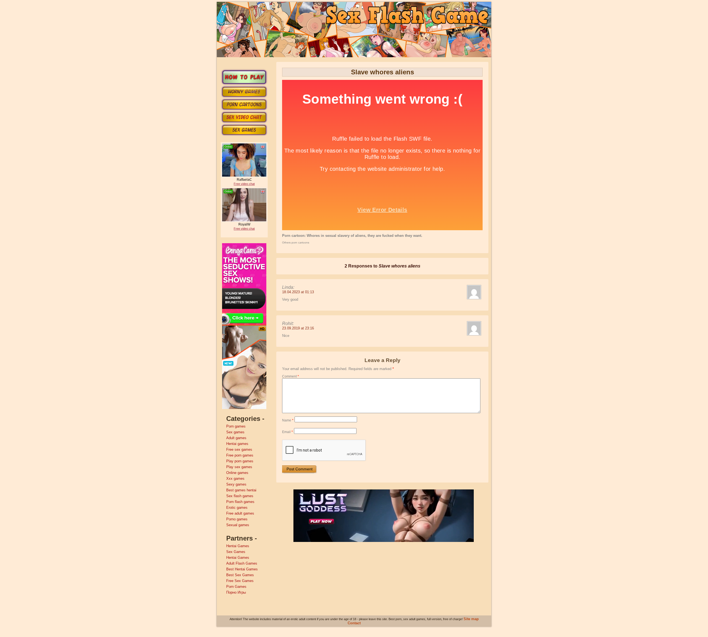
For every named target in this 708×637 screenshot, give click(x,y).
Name (287, 420)
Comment (290, 376)
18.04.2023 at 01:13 (298, 292)
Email (287, 432)
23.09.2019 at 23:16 (298, 328)
